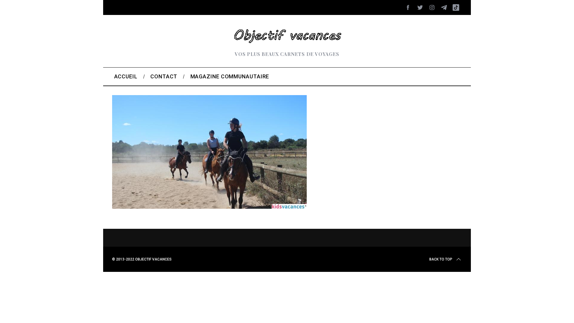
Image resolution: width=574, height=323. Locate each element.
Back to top (440, 259)
